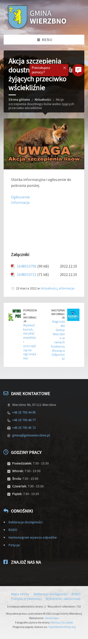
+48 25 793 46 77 (24, 420)
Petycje (14, 545)
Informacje (67, 288)
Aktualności (42, 99)
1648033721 (26, 274)
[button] (78, 70)
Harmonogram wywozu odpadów (33, 537)
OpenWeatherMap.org (62, 627)
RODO (13, 529)
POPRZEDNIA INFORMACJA (30, 315)
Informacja (20, 202)
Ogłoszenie (20, 196)
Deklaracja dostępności (26, 522)
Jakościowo (51, 618)
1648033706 (26, 266)
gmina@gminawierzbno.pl (31, 435)
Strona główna (19, 99)
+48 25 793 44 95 (24, 412)
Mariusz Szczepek (62, 622)
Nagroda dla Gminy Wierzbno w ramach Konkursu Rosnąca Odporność (58, 340)
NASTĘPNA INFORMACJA (58, 313)
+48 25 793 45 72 (24, 427)
